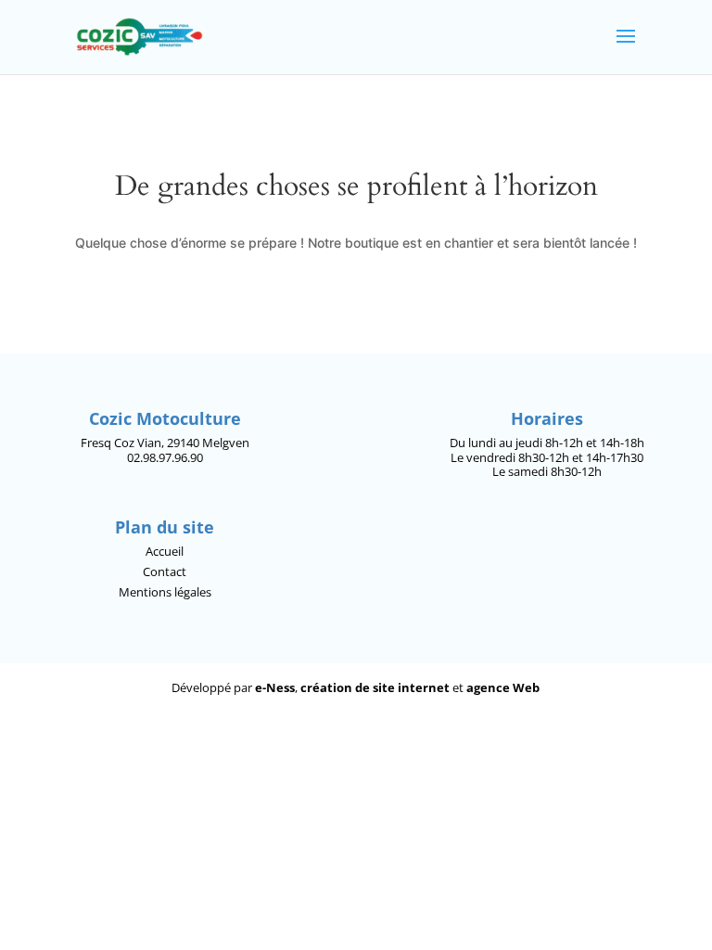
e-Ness (275, 687)
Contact (164, 571)
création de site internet (375, 687)
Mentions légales (165, 592)
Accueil (165, 551)
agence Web (503, 687)
